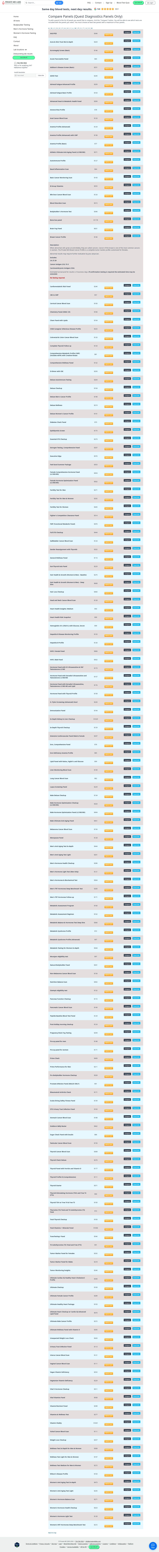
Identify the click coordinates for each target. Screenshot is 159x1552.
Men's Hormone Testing (23, 29)
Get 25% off (138, 3)
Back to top (52, 1533)
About (16, 45)
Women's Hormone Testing (25, 33)
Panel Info (136, 32)
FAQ (89, 3)
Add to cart (108, 35)
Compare (127, 32)
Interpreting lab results (23, 54)
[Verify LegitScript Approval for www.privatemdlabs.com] (17, 1545)
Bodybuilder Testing (22, 25)
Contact (98, 3)
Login (151, 3)
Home (16, 16)
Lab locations (19, 49)
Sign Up (109, 3)
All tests (17, 20)
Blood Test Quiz (123, 3)
